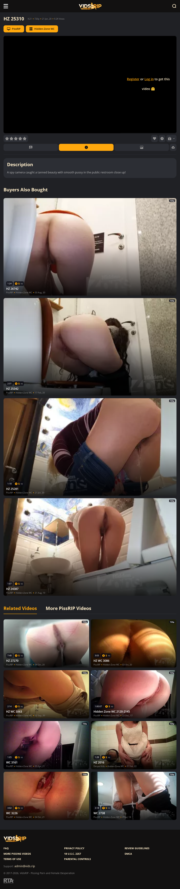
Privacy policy (74, 848)
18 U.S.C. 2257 (72, 853)
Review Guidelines (137, 848)
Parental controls (77, 859)
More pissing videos (17, 853)
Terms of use (12, 859)
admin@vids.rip (24, 866)
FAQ (6, 848)
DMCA (128, 853)
